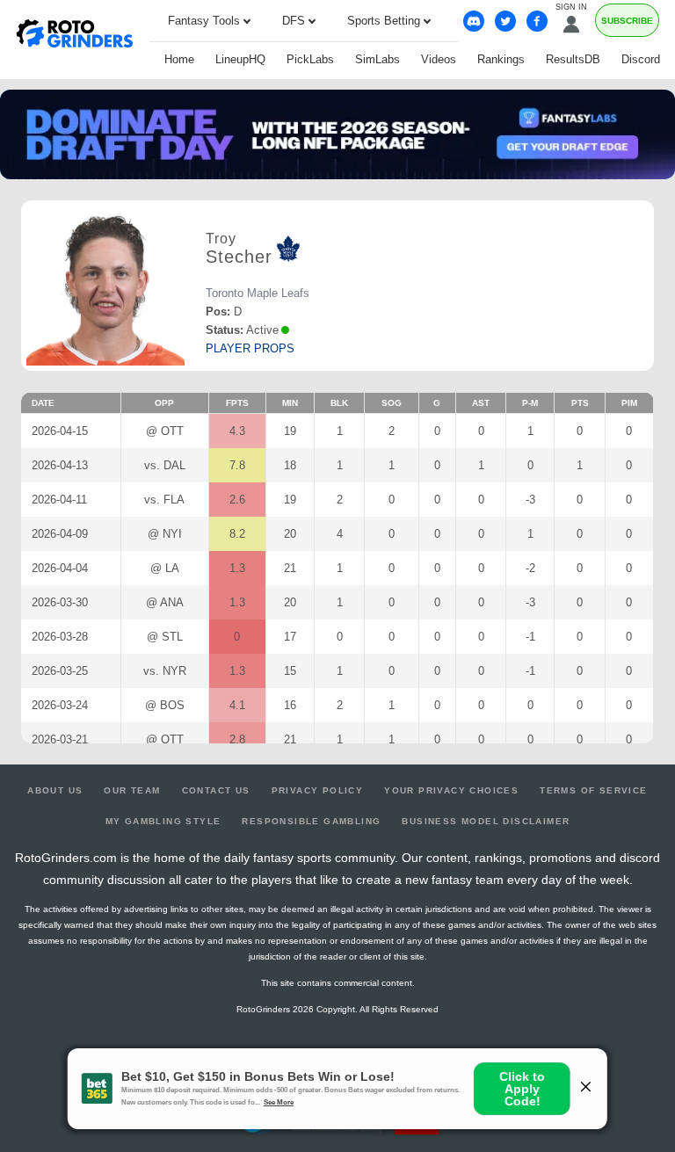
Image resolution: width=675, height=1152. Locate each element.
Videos (438, 59)
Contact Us (216, 790)
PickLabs (310, 59)
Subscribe (627, 20)
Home (179, 59)
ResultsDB (573, 59)
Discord (640, 59)
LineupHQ (240, 59)
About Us (55, 790)
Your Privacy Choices (451, 790)
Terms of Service (593, 790)
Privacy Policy (318, 790)
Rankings (501, 59)
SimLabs (377, 59)
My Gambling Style (163, 821)
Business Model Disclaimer (486, 821)
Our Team (132, 790)
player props (250, 348)
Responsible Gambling (311, 821)
